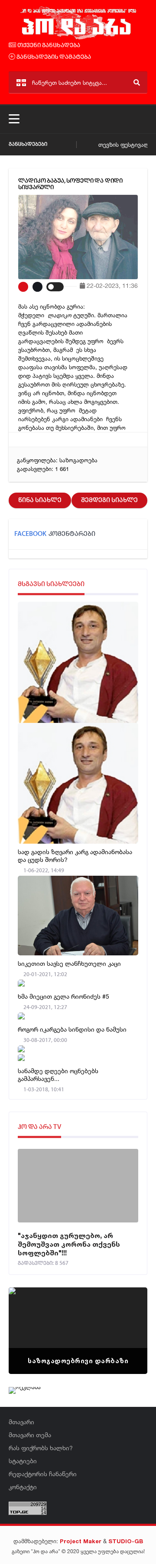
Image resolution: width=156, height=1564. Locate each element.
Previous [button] (30, 1320)
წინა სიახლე (40, 500)
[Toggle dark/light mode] (55, 286)
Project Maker (80, 1541)
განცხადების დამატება (53, 57)
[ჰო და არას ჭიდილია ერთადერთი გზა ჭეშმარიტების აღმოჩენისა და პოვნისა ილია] (78, 38)
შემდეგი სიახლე (109, 500)
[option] (78, 1330)
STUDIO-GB (125, 1541)
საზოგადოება (78, 460)
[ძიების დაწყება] (136, 82)
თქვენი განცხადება (48, 45)
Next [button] (125, 1320)
